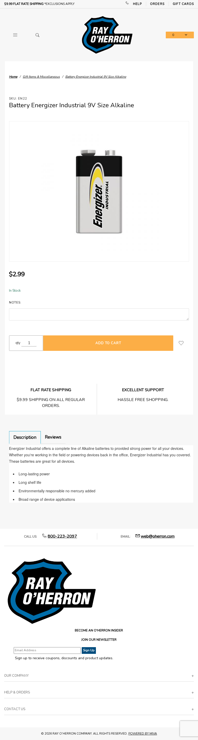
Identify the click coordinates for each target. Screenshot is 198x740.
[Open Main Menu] (15, 35)
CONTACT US (14, 709)
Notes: (15, 302)
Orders (157, 4)
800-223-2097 (62, 536)
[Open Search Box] (37, 35)
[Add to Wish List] (181, 343)
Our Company (16, 675)
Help (137, 4)
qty (17, 343)
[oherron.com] (107, 34)
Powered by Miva (142, 734)
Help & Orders (17, 692)
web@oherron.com (158, 536)
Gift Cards (183, 4)
